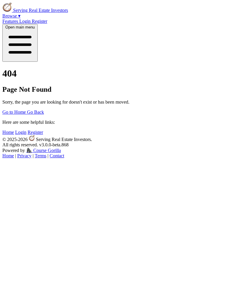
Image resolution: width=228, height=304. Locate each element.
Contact (57, 155)
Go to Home (14, 112)
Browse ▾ (11, 15)
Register (39, 21)
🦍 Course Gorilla (43, 150)
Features (10, 21)
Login (25, 21)
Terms (40, 155)
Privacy (24, 155)
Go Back (35, 112)
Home (8, 132)
